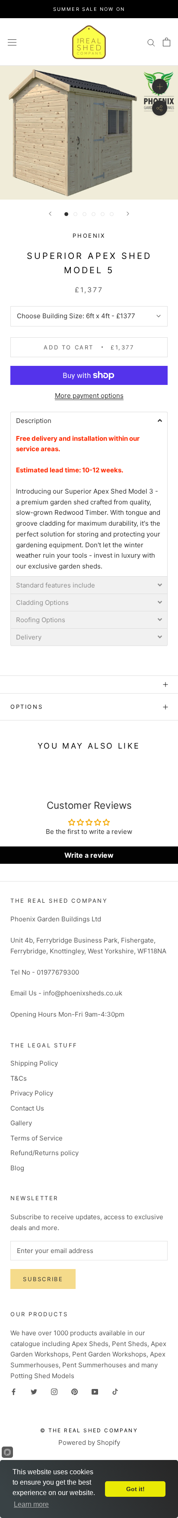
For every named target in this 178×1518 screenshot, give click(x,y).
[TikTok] (115, 1391)
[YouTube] (95, 1391)
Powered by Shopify (89, 1442)
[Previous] (50, 214)
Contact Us (27, 1108)
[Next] (128, 214)
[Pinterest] (74, 1391)
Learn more (31, 1504)
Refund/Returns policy (44, 1153)
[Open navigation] (12, 42)
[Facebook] (13, 1391)
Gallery (21, 1123)
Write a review (89, 855)
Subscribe (43, 1279)
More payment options (89, 395)
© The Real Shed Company (89, 1430)
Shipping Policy (34, 1063)
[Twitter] (34, 1391)
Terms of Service (36, 1138)
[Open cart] (166, 42)
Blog (17, 1168)
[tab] (89, 420)
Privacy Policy (31, 1093)
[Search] (151, 41)
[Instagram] (54, 1391)
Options (26, 706)
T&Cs (18, 1078)
